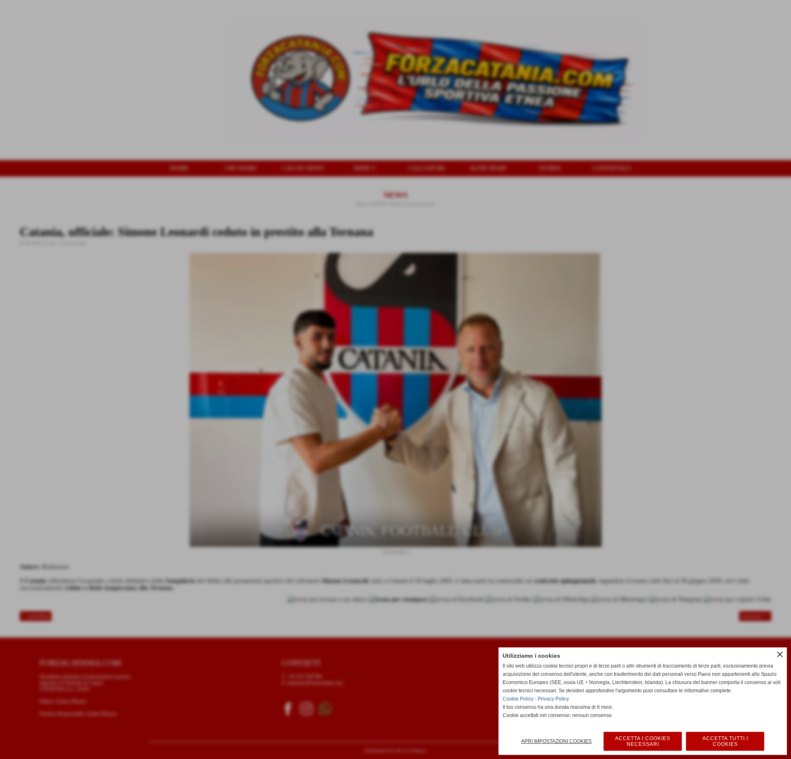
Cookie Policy (518, 699)
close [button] (780, 654)
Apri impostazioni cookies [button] (556, 741)
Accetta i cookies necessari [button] (642, 741)
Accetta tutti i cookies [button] (725, 741)
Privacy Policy (553, 699)
